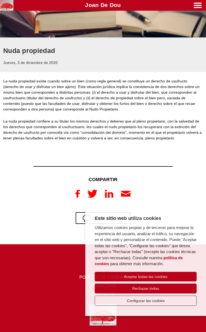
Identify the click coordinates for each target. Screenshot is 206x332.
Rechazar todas (145, 288)
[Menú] (198, 6)
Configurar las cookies (146, 301)
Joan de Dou (103, 5)
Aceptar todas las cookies (145, 276)
